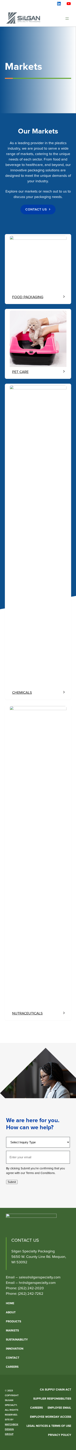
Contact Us (36, 209)
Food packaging (27, 297)
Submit (12, 1181)
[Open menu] (67, 19)
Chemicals (22, 693)
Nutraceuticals (27, 1013)
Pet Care (20, 372)
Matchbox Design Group (11, 1429)
